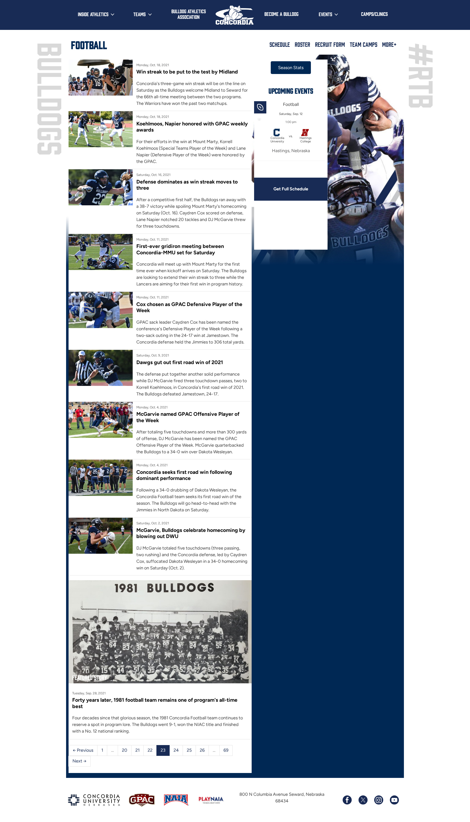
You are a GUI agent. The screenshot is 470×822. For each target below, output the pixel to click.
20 (124, 750)
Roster (302, 44)
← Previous (83, 750)
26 (202, 750)
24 (176, 750)
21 (137, 750)
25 (189, 750)
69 (225, 750)
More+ (389, 44)
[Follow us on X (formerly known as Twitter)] (363, 800)
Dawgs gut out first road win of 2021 (179, 362)
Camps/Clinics (374, 14)
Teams (139, 14)
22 (150, 750)
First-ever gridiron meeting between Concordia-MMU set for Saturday (180, 249)
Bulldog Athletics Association (188, 14)
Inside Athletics (93, 14)
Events (325, 14)
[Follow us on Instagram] (378, 800)
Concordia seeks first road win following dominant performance (184, 475)
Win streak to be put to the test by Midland (187, 72)
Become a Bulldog (281, 14)
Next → (79, 761)
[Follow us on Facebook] (347, 800)
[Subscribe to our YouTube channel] (394, 800)
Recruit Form (330, 44)
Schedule (280, 44)
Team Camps (363, 44)
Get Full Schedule (290, 189)
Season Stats (291, 67)
